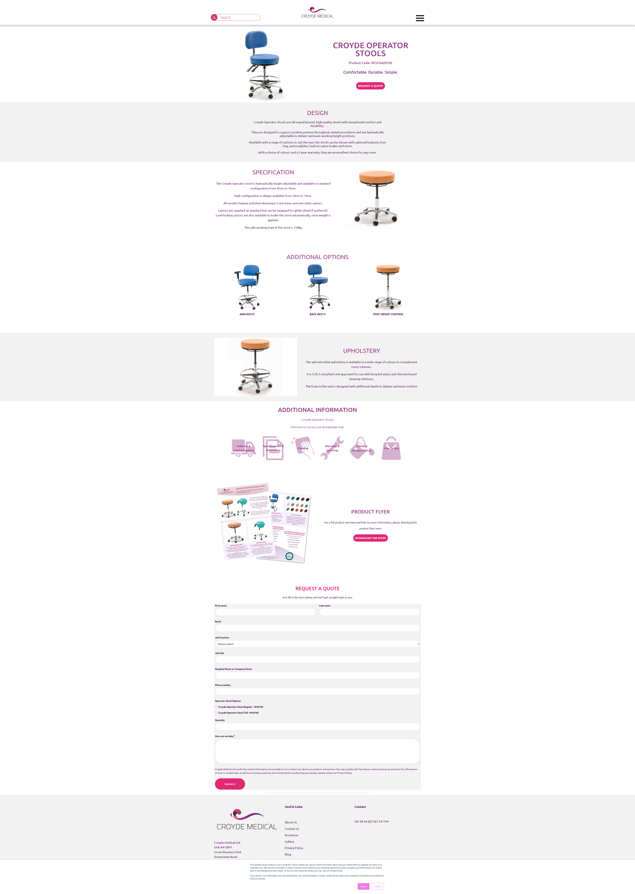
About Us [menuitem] (291, 822)
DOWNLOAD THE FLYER (370, 538)
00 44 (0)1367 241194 (374, 821)
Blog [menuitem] (288, 854)
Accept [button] (363, 886)
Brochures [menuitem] (291, 835)
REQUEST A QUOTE (370, 86)
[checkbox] (317, 710)
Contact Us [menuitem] (292, 828)
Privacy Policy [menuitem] (294, 847)
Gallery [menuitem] (289, 841)
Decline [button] (377, 886)
